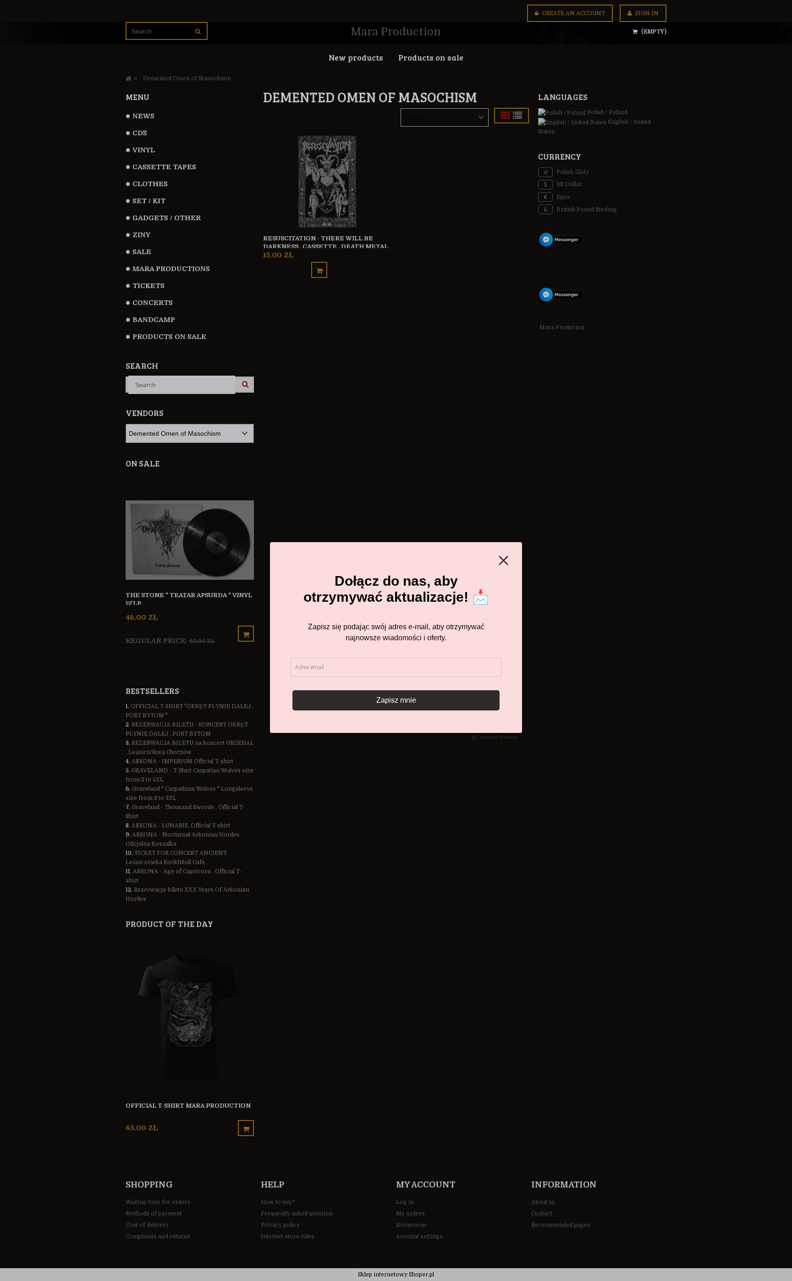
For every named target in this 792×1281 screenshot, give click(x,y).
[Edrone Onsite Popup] (396, 640)
